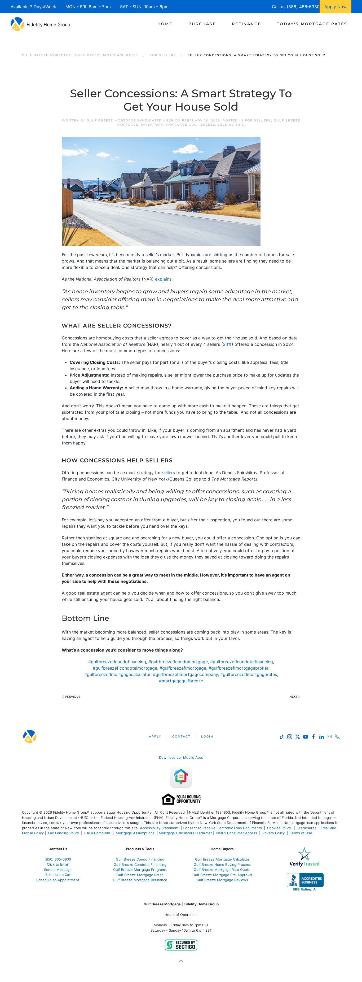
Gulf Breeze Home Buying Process (222, 864)
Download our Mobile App (180, 757)
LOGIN (207, 736)
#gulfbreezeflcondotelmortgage (125, 668)
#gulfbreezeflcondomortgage (178, 661)
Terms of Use (301, 833)
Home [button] (165, 23)
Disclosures (306, 828)
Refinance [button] (246, 23)
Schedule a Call (57, 874)
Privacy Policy (273, 833)
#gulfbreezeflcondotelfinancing (241, 661)
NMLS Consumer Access (236, 833)
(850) (58, 859)
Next (293, 697)
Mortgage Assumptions (135, 833)
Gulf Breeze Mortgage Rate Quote (222, 869)
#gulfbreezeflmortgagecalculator (117, 674)
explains (163, 279)
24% (227, 344)
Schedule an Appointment (57, 880)
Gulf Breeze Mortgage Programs (140, 869)
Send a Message (58, 869)
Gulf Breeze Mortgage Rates (140, 875)
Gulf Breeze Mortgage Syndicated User (130, 120)
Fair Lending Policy (63, 833)
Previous (73, 697)
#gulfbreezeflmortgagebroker (238, 668)
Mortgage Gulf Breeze (190, 124)
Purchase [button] (202, 23)
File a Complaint (98, 833)
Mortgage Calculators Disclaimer (185, 833)
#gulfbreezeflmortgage (183, 668)
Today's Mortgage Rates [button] (312, 23)
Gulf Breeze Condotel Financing (140, 864)
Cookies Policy (279, 828)
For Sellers (258, 120)
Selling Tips (231, 124)
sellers (168, 472)
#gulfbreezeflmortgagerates (248, 674)
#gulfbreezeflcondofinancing (117, 661)
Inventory (152, 124)
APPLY (155, 736)
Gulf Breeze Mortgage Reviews (222, 880)
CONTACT (181, 736)
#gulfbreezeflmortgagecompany (185, 674)
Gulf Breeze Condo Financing (140, 859)
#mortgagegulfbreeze (181, 680)
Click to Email (58, 864)
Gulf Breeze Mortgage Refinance (140, 880)
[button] (181, 960)
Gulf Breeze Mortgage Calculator (222, 859)
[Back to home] (40, 23)
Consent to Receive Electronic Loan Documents (222, 828)
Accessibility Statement (159, 828)
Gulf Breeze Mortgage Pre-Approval (222, 875)
